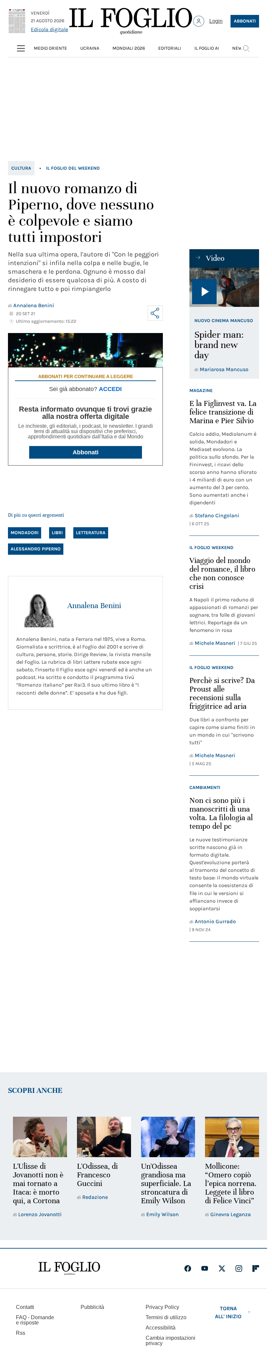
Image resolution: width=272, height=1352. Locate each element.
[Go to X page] (222, 1267)
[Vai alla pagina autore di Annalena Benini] (37, 605)
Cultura (21, 168)
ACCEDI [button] (110, 389)
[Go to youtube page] (204, 1267)
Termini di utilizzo (166, 1316)
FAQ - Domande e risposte (35, 1319)
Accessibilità (160, 1326)
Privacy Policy (162, 1306)
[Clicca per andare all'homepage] (69, 1267)
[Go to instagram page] (239, 1267)
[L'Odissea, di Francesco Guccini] (102, 1136)
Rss (20, 1332)
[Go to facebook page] (187, 1267)
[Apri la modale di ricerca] (246, 48)
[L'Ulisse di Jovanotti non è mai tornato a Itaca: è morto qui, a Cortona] (39, 1136)
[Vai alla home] (130, 21)
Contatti (25, 1306)
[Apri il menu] (21, 48)
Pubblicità (92, 1306)
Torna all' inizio (228, 1311)
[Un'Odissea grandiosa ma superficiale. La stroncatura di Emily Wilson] (165, 1136)
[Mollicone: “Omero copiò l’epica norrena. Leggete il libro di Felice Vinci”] (227, 1136)
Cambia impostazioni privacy (170, 1339)
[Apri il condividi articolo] (155, 313)
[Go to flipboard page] (255, 1267)
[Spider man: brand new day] (224, 287)
